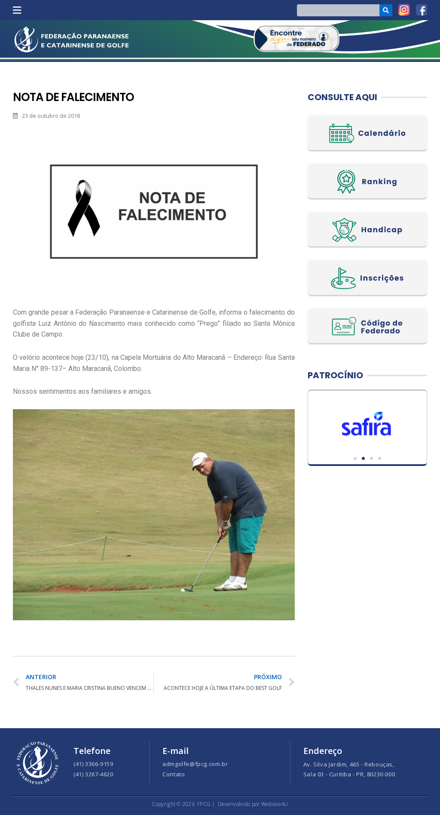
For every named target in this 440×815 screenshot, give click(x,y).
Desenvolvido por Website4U (253, 804)
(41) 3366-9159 (93, 764)
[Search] (386, 10)
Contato (173, 774)
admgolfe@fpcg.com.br (195, 764)
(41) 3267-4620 (93, 774)
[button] (16, 10)
